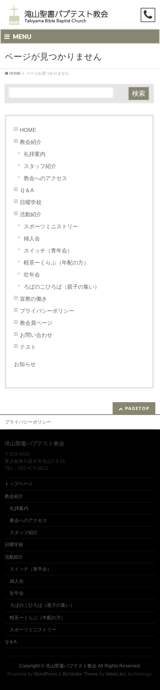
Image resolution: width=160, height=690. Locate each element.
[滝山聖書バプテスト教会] (57, 16)
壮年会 (32, 274)
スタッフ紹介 (40, 166)
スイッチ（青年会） (48, 250)
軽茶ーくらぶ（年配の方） (56, 262)
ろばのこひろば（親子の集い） (62, 287)
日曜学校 (31, 202)
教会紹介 (31, 142)
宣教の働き (33, 299)
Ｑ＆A (27, 190)
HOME (28, 130)
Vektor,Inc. (116, 674)
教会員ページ (36, 323)
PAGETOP (137, 408)
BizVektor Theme (80, 674)
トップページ (19, 484)
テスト (28, 347)
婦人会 (32, 238)
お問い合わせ (36, 335)
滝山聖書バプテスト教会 (71, 666)
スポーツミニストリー (51, 226)
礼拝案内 (34, 154)
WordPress (45, 674)
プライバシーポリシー (47, 311)
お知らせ (25, 364)
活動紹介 (31, 214)
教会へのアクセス (45, 178)
